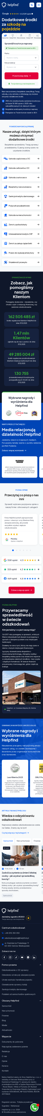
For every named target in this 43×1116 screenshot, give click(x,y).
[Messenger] (29, 957)
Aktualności (7, 1030)
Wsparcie (6, 1036)
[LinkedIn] (35, 957)
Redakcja (6, 1051)
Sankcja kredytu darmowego (14, 989)
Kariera (5, 1066)
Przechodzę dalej (20, 76)
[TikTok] (17, 957)
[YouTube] (23, 957)
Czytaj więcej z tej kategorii (14, 833)
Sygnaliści (5, 1106)
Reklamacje (15, 1106)
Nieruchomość (8, 1011)
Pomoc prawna (9, 964)
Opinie (4, 1061)
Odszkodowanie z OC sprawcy (15, 970)
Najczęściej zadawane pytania (15, 1046)
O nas (4, 1056)
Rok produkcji (10, 63)
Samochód (6, 1006)
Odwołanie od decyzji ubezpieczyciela (18, 975)
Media (4, 1025)
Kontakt (5, 1071)
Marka (7, 53)
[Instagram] (11, 957)
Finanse (5, 1015)
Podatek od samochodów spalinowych (18, 994)
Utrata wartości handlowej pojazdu (17, 980)
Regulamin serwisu (9, 1102)
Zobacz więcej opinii (20, 590)
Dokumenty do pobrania (12, 1042)
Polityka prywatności (25, 1102)
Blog (4, 1020)
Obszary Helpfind (10, 1000)
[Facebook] (5, 957)
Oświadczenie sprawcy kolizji (14, 984)
